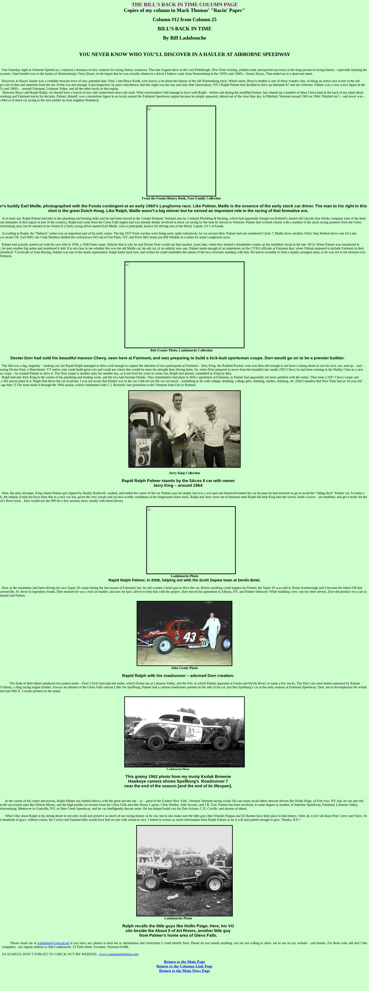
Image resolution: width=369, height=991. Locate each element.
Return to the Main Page (184, 962)
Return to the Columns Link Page (184, 966)
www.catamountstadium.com (118, 954)
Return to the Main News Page (184, 971)
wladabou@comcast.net (53, 943)
